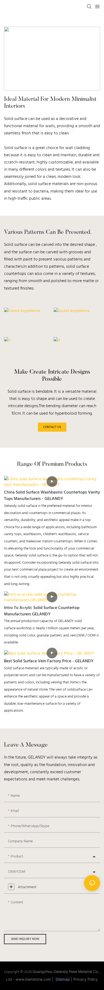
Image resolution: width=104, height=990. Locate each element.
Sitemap (62, 979)
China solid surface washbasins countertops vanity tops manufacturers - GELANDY (52, 495)
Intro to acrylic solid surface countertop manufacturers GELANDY (41, 611)
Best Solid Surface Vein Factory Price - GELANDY (49, 661)
